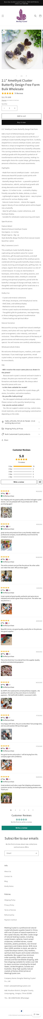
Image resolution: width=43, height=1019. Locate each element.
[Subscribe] (36, 853)
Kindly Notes (8, 886)
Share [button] (6, 440)
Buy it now (21, 122)
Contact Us (8, 876)
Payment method (10, 920)
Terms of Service (10, 910)
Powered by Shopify (29, 1015)
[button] (2, 15)
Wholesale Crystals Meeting (18, 1015)
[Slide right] (26, 75)
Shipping (4, 100)
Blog (6, 881)
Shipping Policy (9, 900)
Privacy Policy (9, 905)
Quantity (4, 104)
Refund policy (9, 915)
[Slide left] (16, 75)
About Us (7, 871)
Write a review (19, 482)
